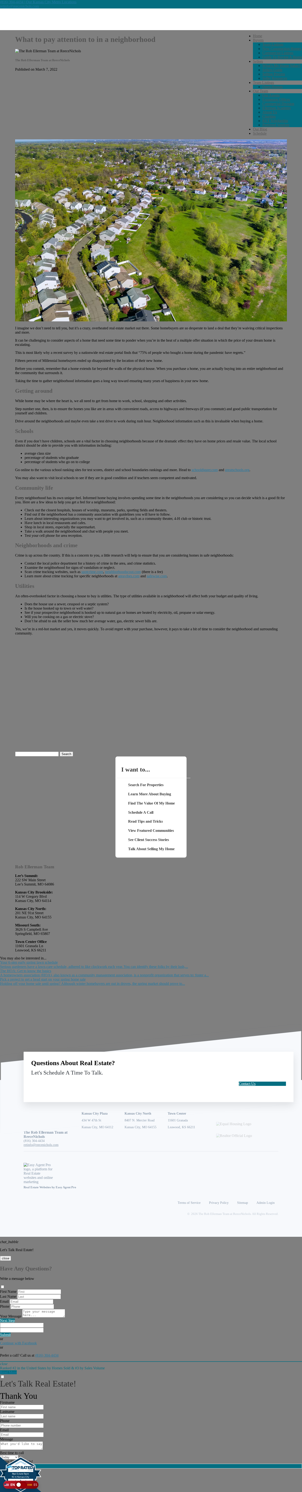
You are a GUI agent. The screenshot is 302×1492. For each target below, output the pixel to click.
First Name (8, 1292)
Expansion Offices (276, 99)
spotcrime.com (92, 572)
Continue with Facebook (18, 1343)
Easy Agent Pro (66, 1187)
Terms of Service (189, 1203)
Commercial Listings (277, 53)
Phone (4, 1306)
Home (257, 36)
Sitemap (242, 1203)
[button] (20, 1485)
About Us (269, 112)
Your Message (10, 1316)
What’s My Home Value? (281, 66)
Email (4, 1301)
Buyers (258, 40)
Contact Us (247, 1084)
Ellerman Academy (276, 108)
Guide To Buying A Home (282, 57)
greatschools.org (237, 470)
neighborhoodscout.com (123, 572)
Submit (5, 1335)
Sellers (258, 61)
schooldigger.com (205, 470)
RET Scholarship (275, 121)
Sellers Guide (272, 70)
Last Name (8, 1296)
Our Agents (271, 95)
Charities (269, 116)
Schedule (260, 133)
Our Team (260, 91)
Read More (8, 1372)
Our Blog (260, 129)
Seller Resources (274, 78)
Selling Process (273, 74)
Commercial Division (278, 104)
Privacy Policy (219, 1203)
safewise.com (157, 576)
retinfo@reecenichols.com (19, 6)
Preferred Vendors (275, 125)
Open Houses (272, 87)
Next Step (7, 1320)
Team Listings (272, 44)
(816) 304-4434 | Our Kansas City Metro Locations (38, 2)
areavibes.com (128, 576)
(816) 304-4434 (34, 1141)
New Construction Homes (281, 49)
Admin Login (265, 1203)
